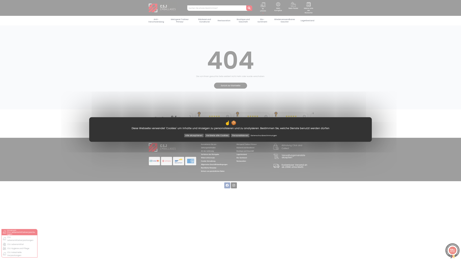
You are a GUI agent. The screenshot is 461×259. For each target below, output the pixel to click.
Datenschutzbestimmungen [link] (264, 135)
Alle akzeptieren (193, 135)
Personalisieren (240, 135)
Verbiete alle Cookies (217, 135)
